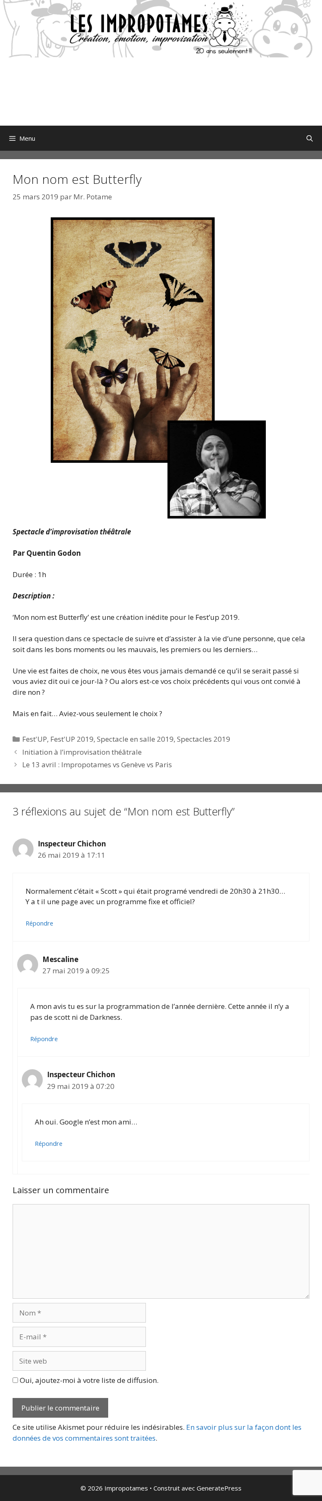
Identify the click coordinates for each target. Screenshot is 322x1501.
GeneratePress (219, 1488)
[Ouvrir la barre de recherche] (309, 138)
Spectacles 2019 (203, 739)
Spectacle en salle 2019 (135, 739)
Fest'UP (34, 739)
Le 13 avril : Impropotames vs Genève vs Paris (97, 764)
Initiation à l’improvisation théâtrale (82, 752)
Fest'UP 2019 (71, 739)
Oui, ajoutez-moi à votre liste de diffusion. (88, 1380)
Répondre (39, 923)
